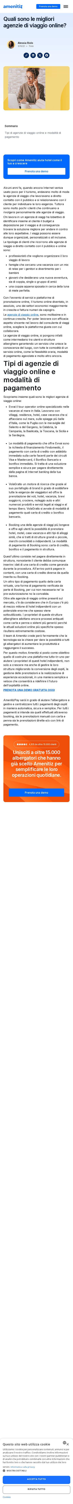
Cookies (7, 1497)
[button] (36, 1471)
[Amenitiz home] (12, 6)
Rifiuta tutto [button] (36, 1489)
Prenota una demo (48, 6)
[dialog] (36, 1471)
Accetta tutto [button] (36, 1479)
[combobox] (64, 1442)
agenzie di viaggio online (22, 314)
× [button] (67, 1444)
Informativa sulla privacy (23, 1467)
